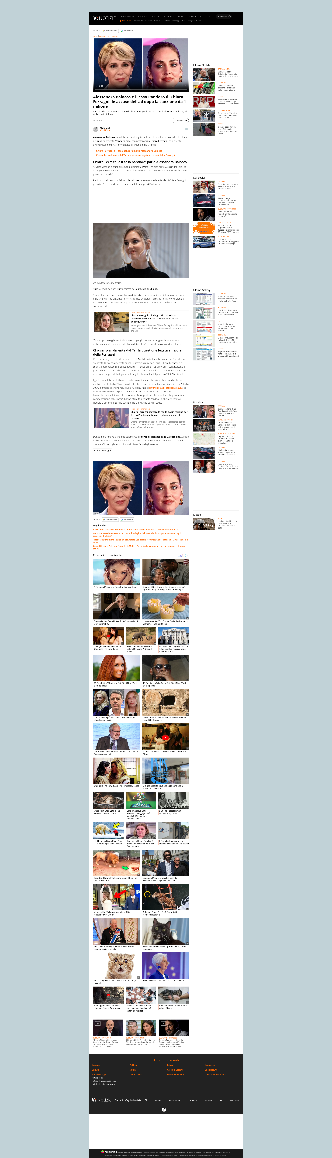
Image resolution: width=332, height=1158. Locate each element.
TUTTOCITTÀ (183, 1152)
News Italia (234, 1100)
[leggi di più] (186, 129)
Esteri (170, 1065)
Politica (133, 1065)
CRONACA (142, 16)
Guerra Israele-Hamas (216, 1074)
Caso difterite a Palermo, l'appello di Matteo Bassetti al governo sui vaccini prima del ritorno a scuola (139, 547)
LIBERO (120, 1152)
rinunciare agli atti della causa (166, 387)
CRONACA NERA (224, 69)
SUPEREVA (226, 1152)
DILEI (191, 1152)
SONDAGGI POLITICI (225, 420)
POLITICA (155, 16)
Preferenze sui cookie (146, 1155)
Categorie (193, 1100)
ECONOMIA (169, 16)
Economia (210, 1065)
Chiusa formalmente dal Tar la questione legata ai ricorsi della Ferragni (135, 155)
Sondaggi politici (178, 21)
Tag (220, 1100)
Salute (133, 1070)
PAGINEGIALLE (136, 1152)
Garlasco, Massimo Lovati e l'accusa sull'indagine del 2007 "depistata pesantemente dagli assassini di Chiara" (137, 534)
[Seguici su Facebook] (164, 1111)
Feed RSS (158, 1100)
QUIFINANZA (206, 1152)
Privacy (124, 1155)
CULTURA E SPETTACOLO (108, 36)
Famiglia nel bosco (194, 21)
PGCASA (162, 1152)
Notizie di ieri (97, 1078)
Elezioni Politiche (175, 1074)
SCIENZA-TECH (194, 16)
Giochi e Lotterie (175, 1070)
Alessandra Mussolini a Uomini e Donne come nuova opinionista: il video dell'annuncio (135, 529)
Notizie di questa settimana (104, 1081)
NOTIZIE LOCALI (223, 236)
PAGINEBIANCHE (172, 1152)
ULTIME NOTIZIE (127, 16)
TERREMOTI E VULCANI (226, 434)
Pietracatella (138, 21)
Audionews (222, 16)
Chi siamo (108, 1155)
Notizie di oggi (99, 1074)
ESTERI (181, 16)
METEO (220, 518)
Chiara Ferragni (102, 450)
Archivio (208, 1100)
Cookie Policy (133, 1155)
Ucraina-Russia (137, 1074)
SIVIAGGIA (197, 1152)
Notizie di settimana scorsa (103, 1084)
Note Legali (117, 1155)
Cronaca (96, 1065)
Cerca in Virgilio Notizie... (129, 1100)
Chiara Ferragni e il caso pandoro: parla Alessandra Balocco (129, 150)
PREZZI (220, 124)
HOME (95, 36)
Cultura (95, 1070)
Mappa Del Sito (175, 1100)
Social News (211, 1070)
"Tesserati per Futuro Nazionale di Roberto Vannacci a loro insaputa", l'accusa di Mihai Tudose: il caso (140, 541)
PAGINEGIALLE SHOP (150, 1152)
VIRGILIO (127, 1152)
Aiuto (157, 1155)
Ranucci (157, 21)
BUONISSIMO (217, 1152)
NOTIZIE (107, 18)
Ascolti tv (166, 21)
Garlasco (148, 21)
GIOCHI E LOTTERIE (225, 223)
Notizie (104, 1100)
